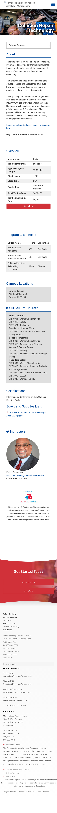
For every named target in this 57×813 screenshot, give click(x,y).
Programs (7, 620)
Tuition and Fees (9, 642)
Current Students (10, 617)
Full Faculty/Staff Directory (16, 705)
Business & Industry (11, 627)
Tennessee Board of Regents (15, 783)
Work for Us (8, 658)
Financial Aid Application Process (16, 636)
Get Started (7, 630)
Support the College (11, 651)
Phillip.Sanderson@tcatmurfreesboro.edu (25, 475)
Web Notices (11, 776)
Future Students (9, 614)
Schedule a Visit (28, 582)
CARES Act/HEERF (10, 645)
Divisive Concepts (12, 773)
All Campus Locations (14, 745)
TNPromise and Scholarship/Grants (17, 639)
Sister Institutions (10, 654)
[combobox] (28, 45)
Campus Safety (9, 648)
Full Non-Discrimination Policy (17, 770)
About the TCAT (9, 623)
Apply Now (28, 206)
